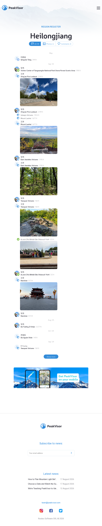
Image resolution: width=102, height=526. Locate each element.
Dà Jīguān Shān (26, 337)
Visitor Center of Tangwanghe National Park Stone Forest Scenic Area (48, 70)
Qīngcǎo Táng (26, 59)
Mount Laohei (26, 118)
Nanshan (24, 280)
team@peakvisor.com (51, 502)
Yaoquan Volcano (27, 201)
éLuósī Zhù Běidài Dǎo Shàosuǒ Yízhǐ (35, 239)
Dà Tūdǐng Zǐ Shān (28, 327)
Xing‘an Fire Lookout (29, 76)
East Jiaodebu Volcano (29, 159)
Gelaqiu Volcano (27, 115)
